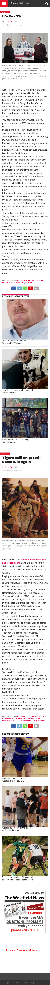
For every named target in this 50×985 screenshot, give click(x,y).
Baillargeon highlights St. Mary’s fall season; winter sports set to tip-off (17, 878)
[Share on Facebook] (13, 287)
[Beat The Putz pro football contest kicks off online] (25, 369)
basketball (23, 717)
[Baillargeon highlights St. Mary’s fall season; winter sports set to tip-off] (25, 856)
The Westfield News (20, 3)
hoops (18, 719)
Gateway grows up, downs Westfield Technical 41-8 (14, 779)
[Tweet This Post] (19, 287)
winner (28, 283)
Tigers (38, 719)
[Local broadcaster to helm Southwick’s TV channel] (25, 319)
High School (8, 719)
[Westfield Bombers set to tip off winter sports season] (25, 806)
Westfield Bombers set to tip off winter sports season (16, 829)
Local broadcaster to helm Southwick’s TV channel (14, 342)
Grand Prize (38, 281)
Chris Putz (9, 21)
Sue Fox (6, 283)
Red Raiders (28, 719)
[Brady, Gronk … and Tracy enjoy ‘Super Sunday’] (25, 418)
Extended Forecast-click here (21, 950)
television (16, 283)
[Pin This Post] (30, 287)
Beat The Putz (24, 281)
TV (23, 283)
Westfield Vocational (34, 720)
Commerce (34, 717)
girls (43, 717)
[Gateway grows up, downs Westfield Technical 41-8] (25, 757)
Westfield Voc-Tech (12, 720)
